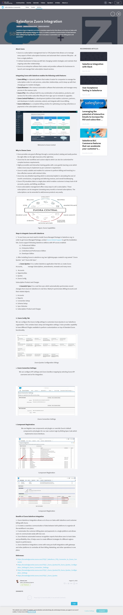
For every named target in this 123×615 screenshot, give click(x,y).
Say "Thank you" (25, 584)
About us (65, 3)
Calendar (36, 3)
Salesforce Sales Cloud (43, 26)
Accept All (102, 611)
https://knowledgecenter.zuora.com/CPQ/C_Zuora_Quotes (37, 576)
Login (117, 3)
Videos (43, 3)
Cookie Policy (31, 612)
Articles (57, 3)
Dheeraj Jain (23, 580)
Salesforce (19, 26)
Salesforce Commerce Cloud (30, 26)
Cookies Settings (89, 611)
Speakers (50, 3)
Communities (20, 3)
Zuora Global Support (54, 240)
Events (29, 3)
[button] (111, 2)
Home (27, 7)
